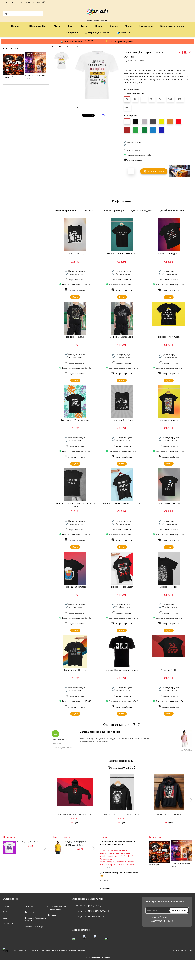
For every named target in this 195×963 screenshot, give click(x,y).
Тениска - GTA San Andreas (75, 420)
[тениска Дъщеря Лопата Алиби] (96, 100)
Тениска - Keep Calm (169, 337)
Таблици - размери (112, 210)
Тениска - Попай (168, 587)
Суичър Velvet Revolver (75, 814)
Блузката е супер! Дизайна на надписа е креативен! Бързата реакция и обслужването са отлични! (114, 740)
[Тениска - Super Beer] (75, 568)
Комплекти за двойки (172, 26)
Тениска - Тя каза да (75, 253)
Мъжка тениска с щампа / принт (75, 843)
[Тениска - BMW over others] (169, 484)
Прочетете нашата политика (72, 950)
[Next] (44, 66)
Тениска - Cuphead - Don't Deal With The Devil (75, 505)
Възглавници (146, 26)
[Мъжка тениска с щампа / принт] (58, 847)
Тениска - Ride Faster (122, 587)
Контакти (124, 32)
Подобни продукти (64, 210)
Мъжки (62, 47)
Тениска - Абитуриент (168, 253)
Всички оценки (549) (121, 760)
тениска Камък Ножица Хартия (121, 670)
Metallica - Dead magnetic (122, 814)
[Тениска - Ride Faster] (122, 568)
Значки (114, 26)
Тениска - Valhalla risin (121, 337)
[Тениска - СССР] (168, 646)
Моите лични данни (182, 950)
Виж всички (105, 889)
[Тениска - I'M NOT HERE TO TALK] (122, 484)
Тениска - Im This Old (75, 670)
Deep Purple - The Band (27, 842)
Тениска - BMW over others (169, 503)
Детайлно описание (172, 210)
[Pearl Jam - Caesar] (169, 791)
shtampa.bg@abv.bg (92, 906)
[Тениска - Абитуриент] (169, 234)
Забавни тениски (81, 47)
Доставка (88, 210)
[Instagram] (190, 2)
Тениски (70, 47)
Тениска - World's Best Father (122, 253)
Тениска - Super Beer (75, 587)
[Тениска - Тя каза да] (75, 234)
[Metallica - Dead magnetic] (122, 791)
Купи (75, 297)
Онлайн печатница (34, 926)
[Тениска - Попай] (169, 568)
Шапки (99, 26)
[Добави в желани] (190, 152)
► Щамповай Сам (36, 26)
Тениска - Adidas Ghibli (122, 420)
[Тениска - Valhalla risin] (122, 318)
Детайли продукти (142, 210)
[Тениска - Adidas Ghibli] (122, 401)
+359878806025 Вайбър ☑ (33, 2)
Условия (29, 906)
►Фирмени (71, 32)
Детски (84, 26)
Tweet (105, 115)
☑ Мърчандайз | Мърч (97, 32)
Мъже (57, 26)
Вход (5, 918)
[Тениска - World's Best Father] (122, 234)
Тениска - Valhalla (75, 337)
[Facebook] (186, 2)
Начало (15, 26)
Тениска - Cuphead (168, 420)
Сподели (89, 115)
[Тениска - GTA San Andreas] (75, 401)
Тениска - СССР (168, 670)
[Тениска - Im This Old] (75, 651)
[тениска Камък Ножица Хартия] (121, 651)
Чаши (128, 26)
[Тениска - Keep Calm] (168, 314)
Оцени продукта (102, 108)
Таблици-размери (135, 93)
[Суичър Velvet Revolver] (75, 791)
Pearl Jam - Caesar (168, 814)
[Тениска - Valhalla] (75, 318)
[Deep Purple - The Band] (9, 847)
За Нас (6, 912)
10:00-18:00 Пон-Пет (94, 916)
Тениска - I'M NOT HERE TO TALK (122, 503)
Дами (70, 26)
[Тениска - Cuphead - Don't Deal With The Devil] (75, 484)
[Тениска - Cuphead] (169, 401)
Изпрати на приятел (84, 108)
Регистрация (8, 924)
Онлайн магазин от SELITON (97, 957)
